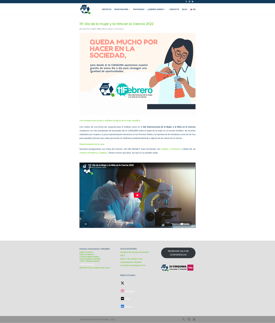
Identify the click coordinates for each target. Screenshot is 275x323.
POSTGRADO (138, 9)
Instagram (130, 291)
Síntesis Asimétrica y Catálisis (93, 153)
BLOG (184, 9)
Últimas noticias (107, 29)
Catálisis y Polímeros (170, 149)
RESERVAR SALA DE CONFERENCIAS (178, 253)
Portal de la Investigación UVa (132, 265)
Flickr (127, 299)
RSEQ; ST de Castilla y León (131, 259)
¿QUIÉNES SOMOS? (155, 9)
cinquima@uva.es (86, 264)
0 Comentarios (119, 29)
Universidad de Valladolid (130, 262)
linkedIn (129, 307)
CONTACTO (174, 9)
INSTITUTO (106, 9)
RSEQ (122, 255)
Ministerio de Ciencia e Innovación (134, 252)
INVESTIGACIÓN (121, 9)
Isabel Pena (86, 29)
